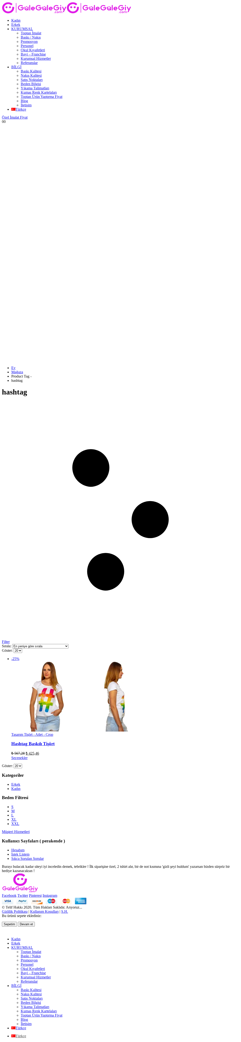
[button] (5, 931)
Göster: (8, 650)
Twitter (22, 895)
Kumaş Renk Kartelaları (39, 92)
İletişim (26, 105)
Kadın (15, 20)
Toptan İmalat (31, 33)
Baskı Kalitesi (31, 71)
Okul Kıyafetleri (33, 50)
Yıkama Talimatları (35, 88)
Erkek (15, 25)
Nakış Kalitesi (31, 75)
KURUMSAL (22, 29)
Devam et (26, 924)
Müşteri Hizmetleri (16, 832)
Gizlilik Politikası (15, 911)
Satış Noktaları (32, 80)
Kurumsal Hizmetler (36, 58)
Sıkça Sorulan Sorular (27, 859)
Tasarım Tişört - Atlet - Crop (32, 734)
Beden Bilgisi (31, 84)
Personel (27, 46)
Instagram (50, 895)
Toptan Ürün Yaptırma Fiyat (41, 97)
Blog (24, 101)
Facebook (9, 895)
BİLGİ (16, 67)
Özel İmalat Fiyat (15, 117)
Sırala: (7, 646)
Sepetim (9, 924)
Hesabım (17, 850)
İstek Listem (20, 854)
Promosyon (29, 42)
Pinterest (35, 895)
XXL (15, 824)
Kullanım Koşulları (44, 911)
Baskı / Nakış (31, 37)
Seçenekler (19, 758)
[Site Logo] (66, 12)
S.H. (64, 911)
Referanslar (29, 63)
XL (13, 819)
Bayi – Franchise (33, 54)
